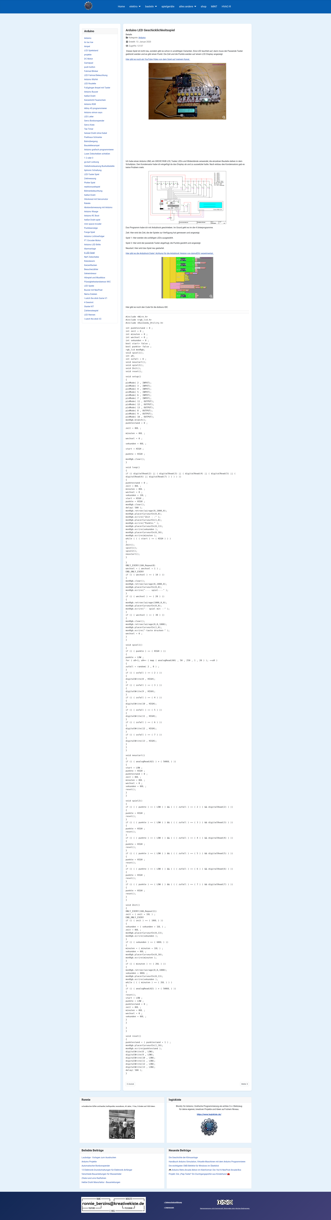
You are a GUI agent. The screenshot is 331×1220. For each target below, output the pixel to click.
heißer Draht (89, 96)
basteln (149, 6)
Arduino (87, 38)
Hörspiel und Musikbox (94, 277)
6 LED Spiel (89, 253)
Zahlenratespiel (91, 310)
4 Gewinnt (88, 302)
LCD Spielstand (91, 50)
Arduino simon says (93, 112)
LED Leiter (88, 116)
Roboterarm (89, 261)
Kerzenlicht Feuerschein (95, 100)
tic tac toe (88, 42)
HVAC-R (226, 6)
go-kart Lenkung (91, 162)
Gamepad (88, 63)
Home (121, 6)
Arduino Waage (91, 211)
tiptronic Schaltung (92, 170)
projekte (87, 54)
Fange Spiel (89, 232)
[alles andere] (194, 6)
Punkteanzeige (91, 228)
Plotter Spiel (89, 182)
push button (89, 67)
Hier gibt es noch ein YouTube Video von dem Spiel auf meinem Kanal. (158, 59)
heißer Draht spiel (92, 220)
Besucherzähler (91, 269)
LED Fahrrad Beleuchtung (95, 75)
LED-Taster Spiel (91, 174)
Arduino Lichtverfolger (94, 236)
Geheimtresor (90, 273)
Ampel (87, 46)
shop (203, 6)
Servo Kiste (89, 125)
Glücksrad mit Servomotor (96, 199)
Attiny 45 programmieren (95, 108)
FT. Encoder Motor (92, 240)
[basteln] (155, 6)
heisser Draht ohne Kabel (95, 133)
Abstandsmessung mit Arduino (98, 207)
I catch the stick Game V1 (95, 298)
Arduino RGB (90, 104)
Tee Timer (88, 129)
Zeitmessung (90, 178)
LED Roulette (90, 83)
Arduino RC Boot (91, 215)
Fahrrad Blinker (91, 71)
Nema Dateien (90, 294)
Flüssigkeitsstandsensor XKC (97, 281)
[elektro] (139, 6)
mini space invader (92, 224)
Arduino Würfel (91, 79)
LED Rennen (89, 315)
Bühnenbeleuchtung (93, 191)
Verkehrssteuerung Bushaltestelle (99, 166)
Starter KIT (89, 306)
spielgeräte (167, 6)
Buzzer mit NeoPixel (93, 290)
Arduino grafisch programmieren (99, 149)
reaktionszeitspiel (92, 187)
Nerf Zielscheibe (91, 257)
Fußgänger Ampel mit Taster (97, 87)
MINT (214, 6)
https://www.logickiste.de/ (209, 1114)
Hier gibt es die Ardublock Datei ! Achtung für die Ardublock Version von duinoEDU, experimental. (170, 253)
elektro (133, 6)
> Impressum (169, 1208)
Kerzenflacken (90, 265)
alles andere (186, 6)
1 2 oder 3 (88, 158)
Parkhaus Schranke (93, 137)
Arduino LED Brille (92, 244)
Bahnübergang (91, 141)
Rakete (87, 203)
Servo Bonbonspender (94, 120)
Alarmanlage (90, 248)
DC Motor (88, 59)
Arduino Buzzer (91, 92)
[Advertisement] (187, 140)
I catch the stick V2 (92, 319)
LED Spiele (89, 286)
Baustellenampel (91, 145)
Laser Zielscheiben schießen (97, 153)
